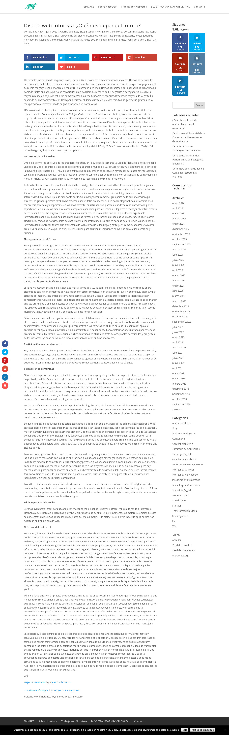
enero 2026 (178, 223)
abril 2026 (177, 208)
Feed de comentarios (183, 550)
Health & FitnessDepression (187, 464)
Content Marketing (134, 31)
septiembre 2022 (181, 321)
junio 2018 (178, 409)
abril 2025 (177, 270)
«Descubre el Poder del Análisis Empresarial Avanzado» (184, 124)
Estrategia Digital (50, 35)
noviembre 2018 (181, 393)
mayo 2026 (178, 203)
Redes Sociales (91, 39)
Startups (120, 39)
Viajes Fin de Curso (60, 682)
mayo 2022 (178, 337)
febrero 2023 (179, 301)
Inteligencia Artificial (96, 35)
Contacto (199, 7)
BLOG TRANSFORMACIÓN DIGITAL (170, 7)
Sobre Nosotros (107, 7)
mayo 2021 (178, 362)
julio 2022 (177, 326)
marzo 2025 (178, 275)
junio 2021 (178, 357)
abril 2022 (177, 342)
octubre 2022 (179, 316)
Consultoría (116, 31)
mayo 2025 (178, 264)
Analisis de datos (69, 31)
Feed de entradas (181, 545)
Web (26, 43)
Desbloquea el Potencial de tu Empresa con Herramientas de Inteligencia (188, 137)
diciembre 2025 (180, 228)
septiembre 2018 (181, 404)
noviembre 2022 (181, 311)
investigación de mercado (186, 479)
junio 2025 (178, 259)
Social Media (108, 39)
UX (154, 39)
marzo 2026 (178, 213)
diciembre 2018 (180, 388)
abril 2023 (177, 290)
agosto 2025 (179, 249)
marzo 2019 (178, 378)
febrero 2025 (179, 280)
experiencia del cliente (73, 35)
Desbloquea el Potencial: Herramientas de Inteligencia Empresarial (187, 159)
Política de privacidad (202, 729)
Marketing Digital (73, 39)
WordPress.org (180, 555)
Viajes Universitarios (35, 682)
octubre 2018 (179, 399)
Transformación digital (36, 690)
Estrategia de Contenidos (186, 448)
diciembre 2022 (180, 306)
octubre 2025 (179, 239)
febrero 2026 (179, 218)
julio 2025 (177, 254)
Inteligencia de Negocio (121, 35)
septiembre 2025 (181, 244)
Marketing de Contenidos (48, 39)
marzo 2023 (178, 295)
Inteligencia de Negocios (65, 690)
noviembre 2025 (181, 234)
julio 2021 (177, 352)
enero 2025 (178, 285)
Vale (185, 729)
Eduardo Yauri (35, 31)
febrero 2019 (179, 383)
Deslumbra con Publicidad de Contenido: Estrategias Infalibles (188, 172)
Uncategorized (180, 516)
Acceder (176, 540)
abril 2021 (177, 368)
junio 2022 (178, 332)
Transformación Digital (139, 39)
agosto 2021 (179, 347)
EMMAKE (89, 7)
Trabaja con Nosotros (134, 7)
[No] (224, 730)
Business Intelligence (97, 31)
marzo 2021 (178, 373)
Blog (82, 31)
